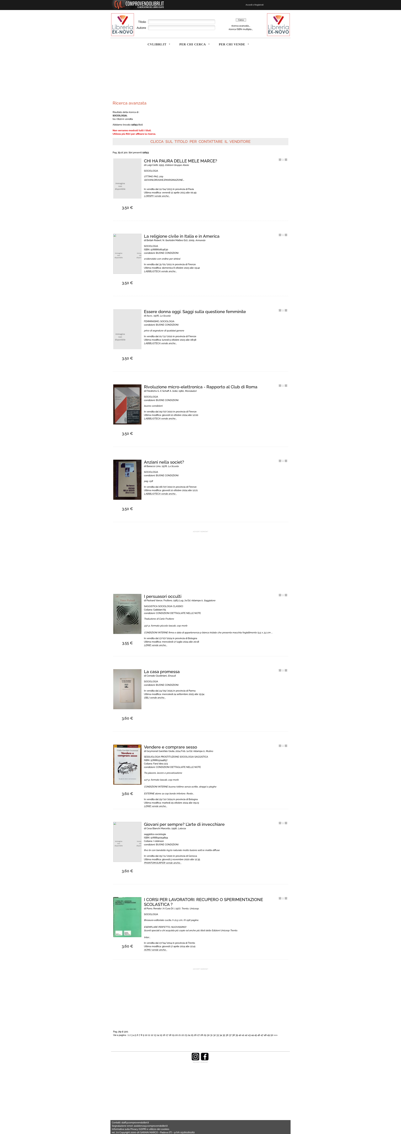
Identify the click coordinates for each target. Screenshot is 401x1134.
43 (249, 1035)
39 (236, 1035)
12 (152, 1035)
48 (265, 1035)
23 (186, 1035)
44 (252, 1035)
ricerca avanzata (240, 25)
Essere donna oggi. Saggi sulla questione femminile (195, 311)
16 (164, 1035)
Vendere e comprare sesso (170, 747)
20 (176, 1035)
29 (205, 1035)
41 (243, 1035)
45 (255, 1035)
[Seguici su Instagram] (195, 1059)
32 (214, 1035)
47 (262, 1035)
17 (167, 1035)
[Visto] (280, 160)
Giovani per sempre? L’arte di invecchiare (184, 824)
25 (192, 1035)
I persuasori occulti (162, 596)
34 (220, 1035)
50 (272, 1035)
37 (230, 1035)
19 (173, 1035)
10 (146, 1035)
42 (246, 1035)
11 (149, 1035)
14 (158, 1035)
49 (268, 1035)
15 (161, 1035)
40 (240, 1035)
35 (224, 1035)
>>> (276, 1035)
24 (189, 1035)
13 (155, 1035)
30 (208, 1035)
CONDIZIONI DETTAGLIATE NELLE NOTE (178, 613)
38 (233, 1035)
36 (227, 1035)
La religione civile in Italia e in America (181, 236)
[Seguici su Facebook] (205, 1059)
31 (211, 1035)
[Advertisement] (156, 76)
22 (182, 1035)
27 (198, 1035)
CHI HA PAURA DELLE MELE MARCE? (180, 160)
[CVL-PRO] (283, 160)
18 (170, 1035)
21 (179, 1035)
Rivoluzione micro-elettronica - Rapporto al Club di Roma (200, 386)
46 (259, 1035)
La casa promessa (162, 671)
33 (217, 1035)
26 (195, 1035)
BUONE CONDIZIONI (167, 253)
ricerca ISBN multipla (240, 29)
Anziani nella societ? (164, 462)
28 (201, 1035)
